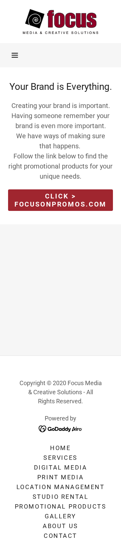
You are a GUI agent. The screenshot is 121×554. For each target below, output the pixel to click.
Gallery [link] (60, 516)
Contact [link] (60, 535)
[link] (60, 21)
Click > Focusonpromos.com (60, 200)
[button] (15, 55)
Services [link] (60, 457)
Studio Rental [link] (60, 496)
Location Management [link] (60, 486)
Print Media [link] (60, 477)
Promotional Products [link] (60, 506)
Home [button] (60, 447)
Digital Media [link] (60, 467)
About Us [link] (60, 525)
